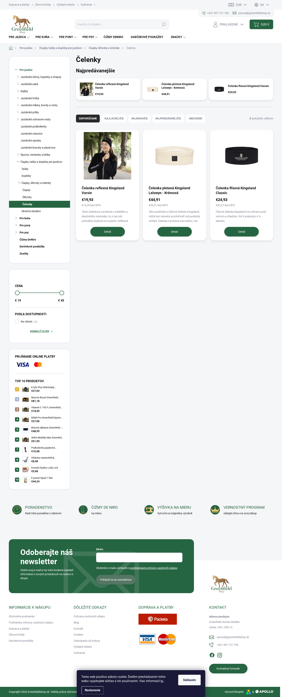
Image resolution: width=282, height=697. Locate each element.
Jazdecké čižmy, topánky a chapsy (41, 77)
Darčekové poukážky (32, 246)
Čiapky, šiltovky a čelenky (36, 182)
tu (162, 681)
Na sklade (28, 321)
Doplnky (26, 175)
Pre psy (24, 232)
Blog (76, 622)
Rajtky (24, 91)
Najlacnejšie (114, 118)
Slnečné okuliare (31, 211)
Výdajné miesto (66, 4)
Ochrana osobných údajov (89, 616)
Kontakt (78, 628)
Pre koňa (25, 218)
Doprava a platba (19, 4)
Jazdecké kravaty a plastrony (38, 147)
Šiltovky (27, 197)
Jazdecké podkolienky (34, 126)
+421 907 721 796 (227, 644)
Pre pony (25, 225)
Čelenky (27, 204)
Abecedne (195, 118)
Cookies (78, 634)
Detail (107, 231)
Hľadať (164, 24)
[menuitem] (20, 37)
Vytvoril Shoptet (234, 691)
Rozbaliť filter (39, 331)
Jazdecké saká (29, 84)
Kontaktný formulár (228, 668)
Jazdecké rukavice (31, 133)
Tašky (24, 168)
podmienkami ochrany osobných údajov (153, 568)
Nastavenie (92, 690)
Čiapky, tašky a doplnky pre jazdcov (41, 161)
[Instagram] (220, 654)
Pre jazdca (26, 69)
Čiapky (26, 190)
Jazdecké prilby (30, 112)
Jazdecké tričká (30, 98)
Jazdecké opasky (31, 140)
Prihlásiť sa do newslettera (116, 579)
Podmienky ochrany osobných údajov (31, 622)
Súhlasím (189, 680)
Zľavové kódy (43, 4)
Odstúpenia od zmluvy (87, 640)
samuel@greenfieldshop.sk (233, 637)
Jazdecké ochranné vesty (36, 119)
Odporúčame (88, 118)
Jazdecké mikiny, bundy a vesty (39, 105)
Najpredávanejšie (168, 118)
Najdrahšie (139, 118)
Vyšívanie (86, 4)
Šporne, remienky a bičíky (35, 154)
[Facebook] (212, 654)
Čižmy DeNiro (28, 239)
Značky (24, 253)
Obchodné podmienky (22, 616)
